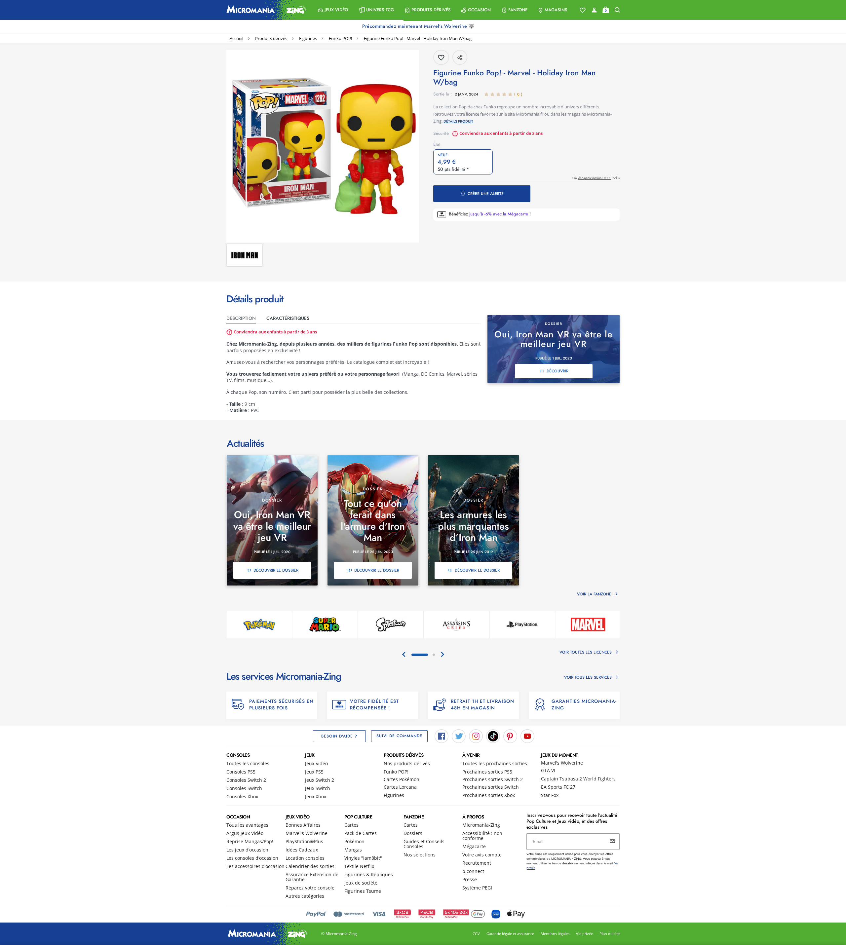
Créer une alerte (486, 194)
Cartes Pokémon (401, 779)
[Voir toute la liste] (582, 10)
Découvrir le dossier (275, 570)
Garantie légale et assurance (510, 933)
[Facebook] (441, 735)
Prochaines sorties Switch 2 (492, 779)
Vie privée (584, 933)
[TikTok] (493, 735)
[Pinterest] (510, 735)
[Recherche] (617, 10)
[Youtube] (527, 735)
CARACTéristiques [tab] (287, 318)
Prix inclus (596, 177)
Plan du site (609, 933)
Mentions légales (555, 933)
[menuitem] (333, 10)
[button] (333, 10)
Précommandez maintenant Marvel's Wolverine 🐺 (419, 26)
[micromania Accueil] (264, 10)
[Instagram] (476, 735)
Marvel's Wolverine (562, 763)
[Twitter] (459, 735)
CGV (476, 933)
